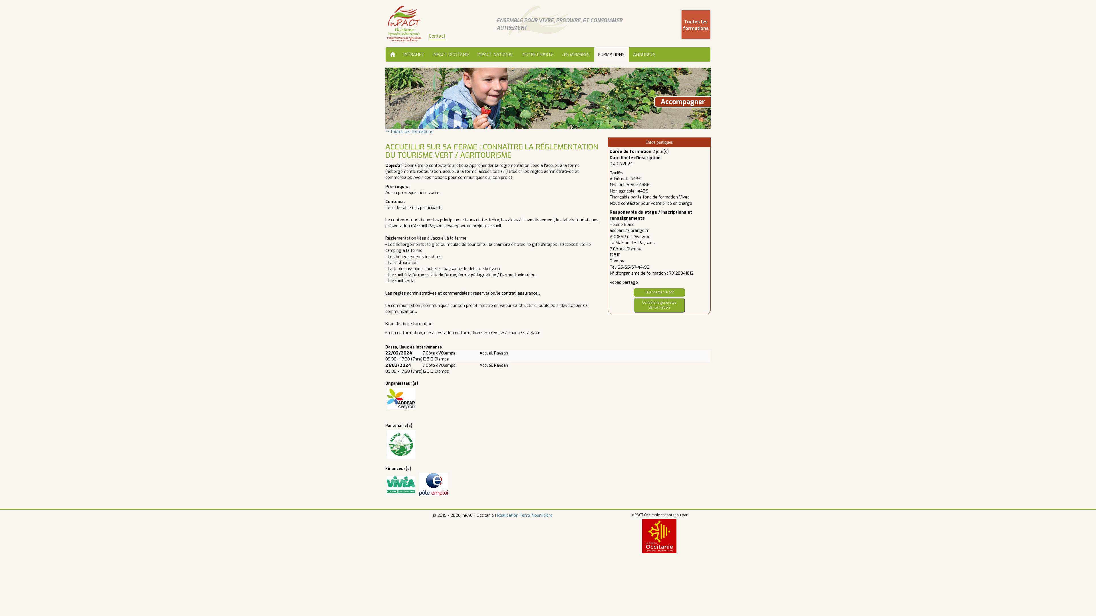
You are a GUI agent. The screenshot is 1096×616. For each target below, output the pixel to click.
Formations (611, 54)
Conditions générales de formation (659, 305)
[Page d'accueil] (404, 23)
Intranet (414, 54)
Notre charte (537, 54)
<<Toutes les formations (409, 131)
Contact (437, 36)
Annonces (644, 54)
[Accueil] (392, 54)
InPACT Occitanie (451, 54)
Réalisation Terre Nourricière (525, 515)
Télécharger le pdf (659, 292)
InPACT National (496, 54)
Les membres (576, 54)
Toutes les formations (696, 25)
